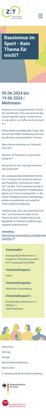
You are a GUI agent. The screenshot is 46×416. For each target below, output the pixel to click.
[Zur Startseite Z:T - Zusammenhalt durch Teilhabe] (12, 12)
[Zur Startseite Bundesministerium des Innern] (19, 389)
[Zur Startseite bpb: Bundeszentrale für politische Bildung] (13, 403)
